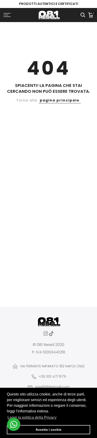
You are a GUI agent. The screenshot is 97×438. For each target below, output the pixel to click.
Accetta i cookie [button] (48, 429)
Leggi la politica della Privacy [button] (32, 417)
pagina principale (60, 100)
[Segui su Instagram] (45, 335)
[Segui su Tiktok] (51, 335)
